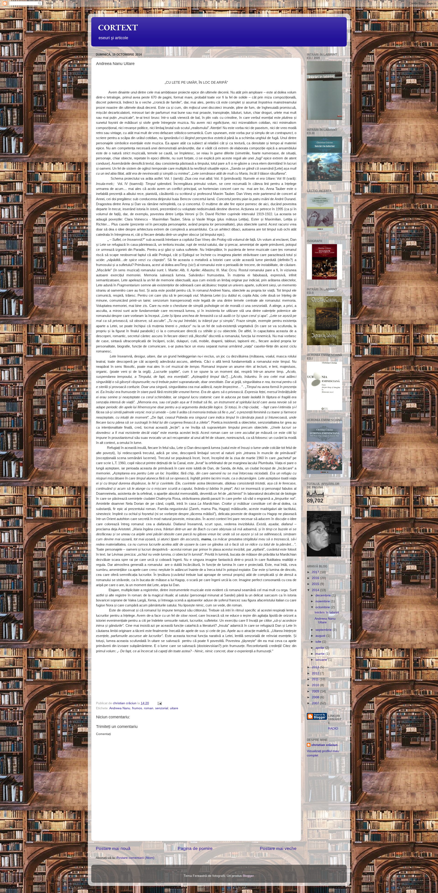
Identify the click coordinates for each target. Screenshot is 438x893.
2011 (316, 679)
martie (320, 653)
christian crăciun (324, 745)
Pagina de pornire (195, 848)
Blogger (248, 875)
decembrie (323, 595)
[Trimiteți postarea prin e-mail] (159, 703)
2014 (316, 590)
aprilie (320, 648)
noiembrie (323, 601)
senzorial (161, 708)
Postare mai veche (278, 848)
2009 (316, 691)
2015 (316, 584)
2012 (316, 673)
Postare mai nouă (113, 848)
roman (148, 708)
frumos (137, 708)
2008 (316, 697)
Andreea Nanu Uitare (325, 620)
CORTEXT (118, 27)
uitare (174, 708)
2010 (316, 685)
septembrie (324, 630)
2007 (316, 703)
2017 (316, 572)
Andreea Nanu (119, 708)
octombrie (323, 607)
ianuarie (321, 659)
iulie (318, 641)
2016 (316, 578)
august (320, 635)
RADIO (333, 728)
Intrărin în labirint (327, 612)
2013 (316, 667)
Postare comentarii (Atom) (135, 857)
